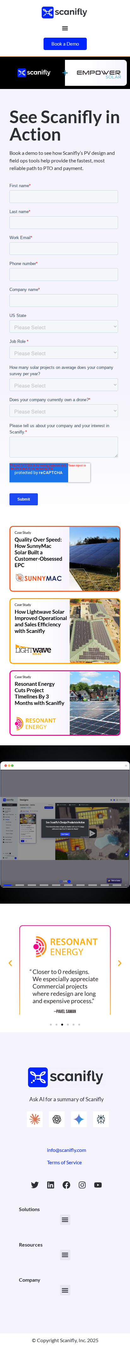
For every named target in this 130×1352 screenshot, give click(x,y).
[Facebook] (66, 1185)
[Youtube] (98, 1185)
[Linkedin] (51, 1185)
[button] (10, 963)
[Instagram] (82, 1185)
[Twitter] (35, 1185)
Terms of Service (64, 1162)
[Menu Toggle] (65, 28)
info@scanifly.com (66, 1150)
